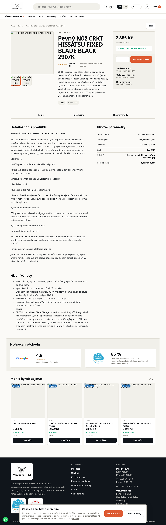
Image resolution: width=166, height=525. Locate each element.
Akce (41, 16)
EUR (125, 7)
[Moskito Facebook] (106, 7)
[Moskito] (17, 6)
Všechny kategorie (14, 16)
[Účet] (147, 6)
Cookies (152, 521)
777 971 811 (122, 501)
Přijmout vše (113, 513)
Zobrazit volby (133, 513)
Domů (13, 26)
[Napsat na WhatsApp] (5, 519)
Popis (41, 114)
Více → (152, 379)
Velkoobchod (77, 493)
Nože (62, 103)
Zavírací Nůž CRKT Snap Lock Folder (137, 424)
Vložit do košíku (141, 59)
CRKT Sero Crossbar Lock (25, 423)
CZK (119, 7)
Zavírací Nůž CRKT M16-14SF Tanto (63, 424)
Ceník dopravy (78, 477)
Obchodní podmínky (81, 485)
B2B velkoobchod (77, 16)
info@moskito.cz (124, 504)
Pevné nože (72, 103)
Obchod (20, 26)
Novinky (31, 16)
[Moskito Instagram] (111, 7)
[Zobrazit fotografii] (32, 53)
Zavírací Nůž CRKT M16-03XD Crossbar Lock (100, 424)
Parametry (78, 114)
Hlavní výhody (120, 114)
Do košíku (28, 440)
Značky (63, 16)
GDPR (74, 489)
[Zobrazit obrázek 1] (16, 81)
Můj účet (75, 468)
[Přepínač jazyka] (136, 7)
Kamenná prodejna (80, 481)
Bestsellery (51, 16)
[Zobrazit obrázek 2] (27, 81)
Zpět (151, 26)
